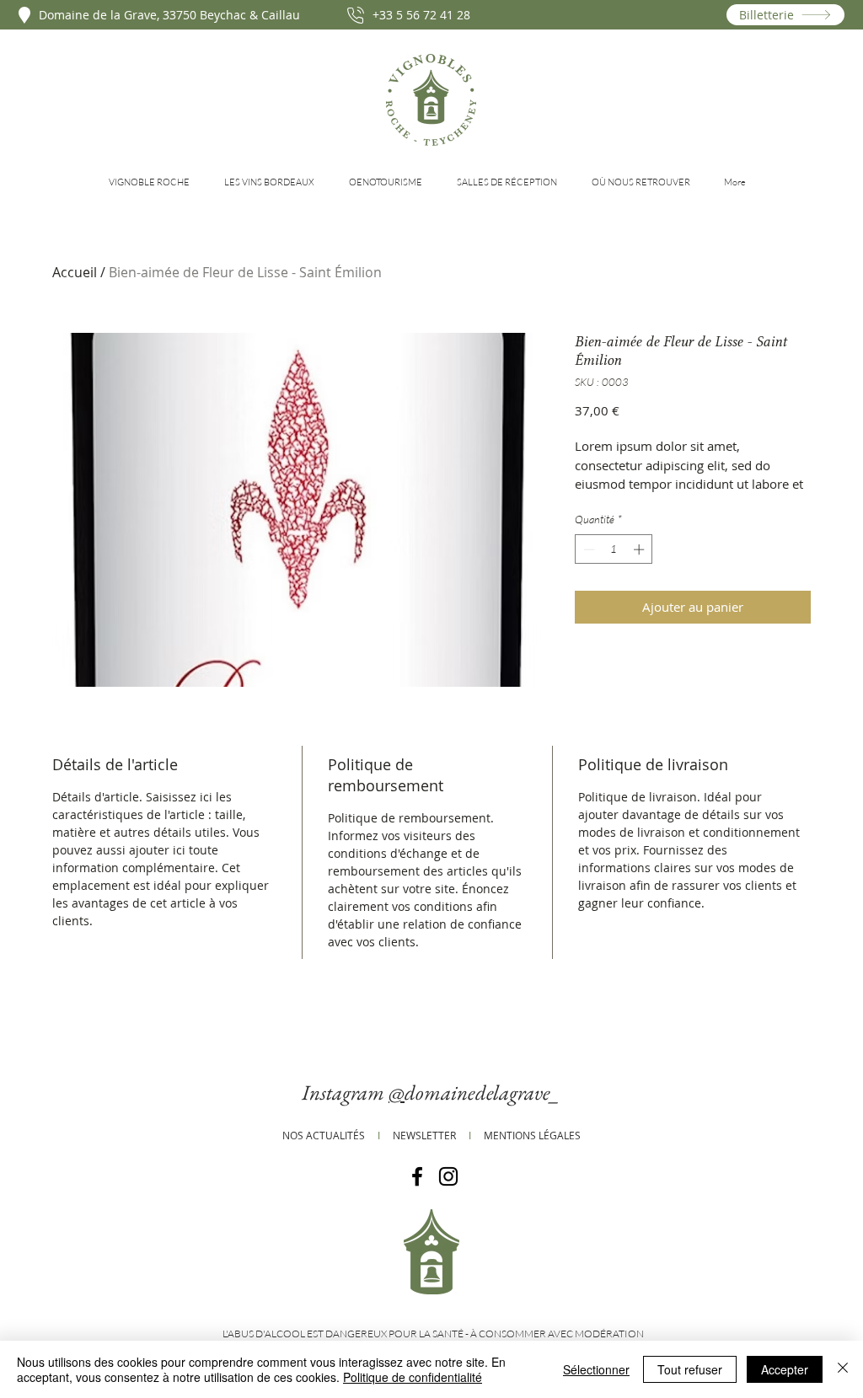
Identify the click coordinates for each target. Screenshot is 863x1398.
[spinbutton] (614, 549)
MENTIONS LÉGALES (532, 1135)
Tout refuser (689, 1369)
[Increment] (640, 549)
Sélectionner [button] (596, 1369)
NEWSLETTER (424, 1135)
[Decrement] (587, 549)
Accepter (784, 1369)
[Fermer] (843, 1369)
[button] (154, 182)
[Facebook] (417, 1176)
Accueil (74, 272)
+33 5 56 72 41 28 (421, 15)
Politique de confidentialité (412, 1377)
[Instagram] (448, 1176)
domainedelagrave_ (482, 1092)
